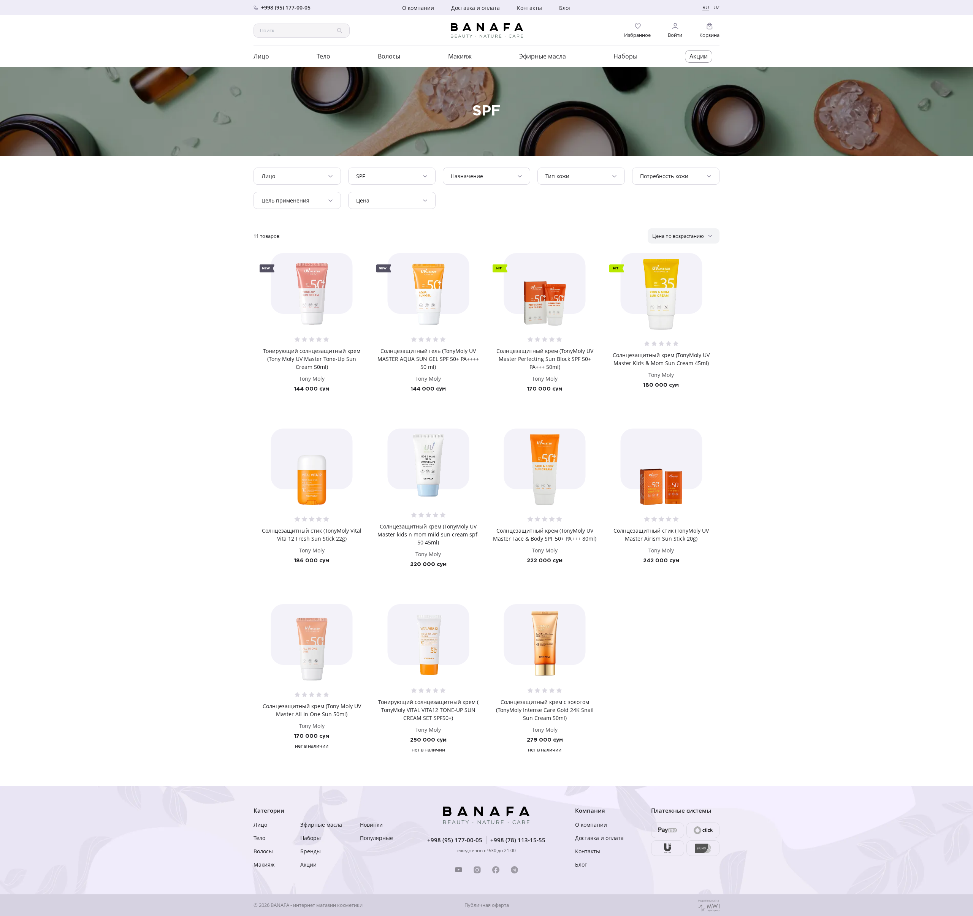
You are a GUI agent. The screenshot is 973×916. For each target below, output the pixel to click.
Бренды (310, 851)
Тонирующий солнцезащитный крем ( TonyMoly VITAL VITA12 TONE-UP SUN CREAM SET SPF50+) (428, 709)
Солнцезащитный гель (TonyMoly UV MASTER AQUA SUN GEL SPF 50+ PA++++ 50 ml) (428, 358)
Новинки (371, 824)
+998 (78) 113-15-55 (517, 840)
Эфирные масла (542, 56)
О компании (418, 7)
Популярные (376, 838)
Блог (565, 7)
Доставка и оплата (475, 7)
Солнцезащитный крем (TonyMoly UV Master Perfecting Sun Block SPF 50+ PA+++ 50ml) (544, 358)
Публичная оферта (486, 905)
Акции (698, 56)
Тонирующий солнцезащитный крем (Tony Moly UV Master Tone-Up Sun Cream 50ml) (311, 358)
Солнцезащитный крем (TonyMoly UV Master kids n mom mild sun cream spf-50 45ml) (428, 534)
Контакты (529, 7)
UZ (716, 7)
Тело (323, 56)
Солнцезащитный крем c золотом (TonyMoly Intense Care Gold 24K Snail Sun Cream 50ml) (545, 709)
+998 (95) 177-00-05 (454, 840)
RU (705, 7)
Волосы (389, 56)
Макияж (460, 56)
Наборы (625, 56)
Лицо (261, 56)
